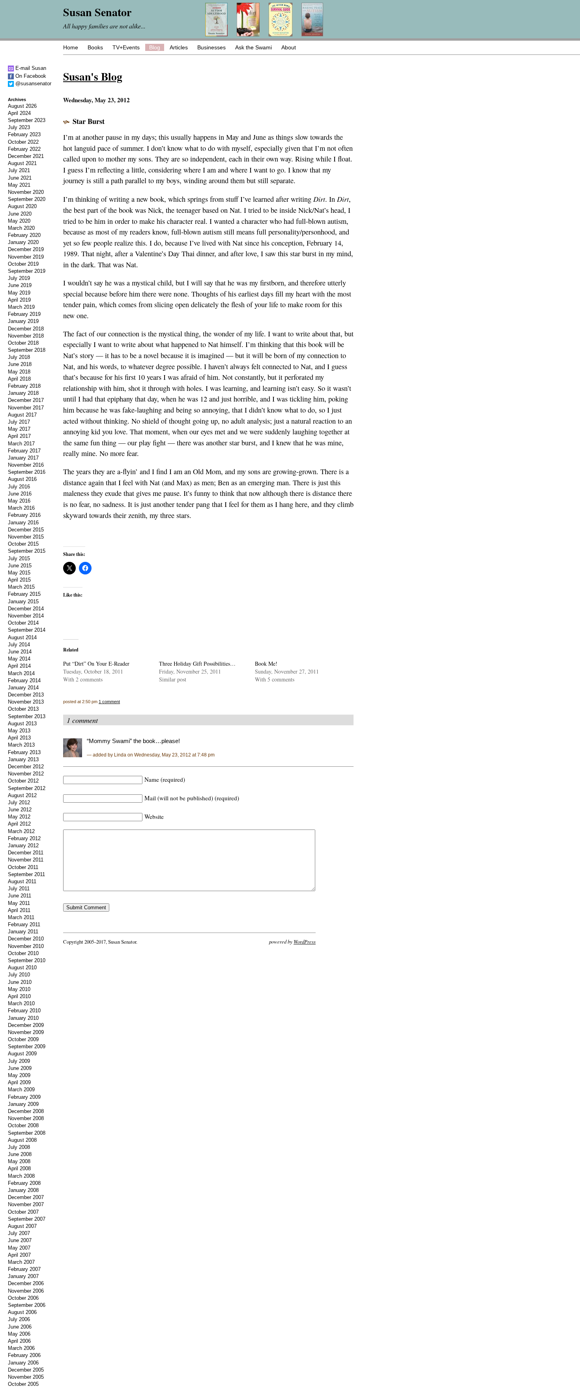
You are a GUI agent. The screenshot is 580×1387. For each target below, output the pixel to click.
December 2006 (26, 1283)
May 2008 (19, 1161)
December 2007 (26, 1197)
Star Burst (89, 121)
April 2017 (19, 436)
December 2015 (26, 530)
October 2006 (23, 1298)
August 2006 (22, 1312)
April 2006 (19, 1341)
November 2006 (26, 1291)
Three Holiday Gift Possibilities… (197, 663)
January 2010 (23, 1018)
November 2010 (26, 946)
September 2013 (26, 716)
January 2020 (23, 242)
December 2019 (26, 249)
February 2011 (24, 924)
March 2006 (21, 1348)
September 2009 (26, 1046)
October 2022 (23, 142)
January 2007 (23, 1276)
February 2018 (24, 386)
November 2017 (26, 408)
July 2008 (19, 1147)
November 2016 (26, 465)
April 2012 (19, 824)
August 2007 (22, 1226)
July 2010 (19, 975)
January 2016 (23, 523)
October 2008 (23, 1125)
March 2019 (21, 307)
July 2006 (19, 1319)
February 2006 (24, 1355)
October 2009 (23, 1039)
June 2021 (20, 178)
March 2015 (21, 587)
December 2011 (25, 853)
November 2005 (26, 1377)
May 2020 (19, 221)
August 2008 (22, 1140)
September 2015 (26, 551)
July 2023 (19, 127)
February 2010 (24, 1011)
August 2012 (22, 795)
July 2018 (19, 357)
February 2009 (24, 1097)
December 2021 (26, 156)
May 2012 (19, 817)
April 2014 (19, 666)
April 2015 (19, 580)
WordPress (305, 941)
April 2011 (19, 910)
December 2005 (26, 1370)
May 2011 (19, 903)
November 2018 (26, 336)
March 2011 (21, 917)
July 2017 (19, 422)
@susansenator (32, 83)
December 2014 (26, 609)
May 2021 (19, 185)
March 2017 (21, 444)
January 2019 (23, 321)
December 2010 (26, 939)
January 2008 (23, 1190)
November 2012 (26, 774)
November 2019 (26, 257)
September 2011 (26, 874)
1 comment (109, 701)
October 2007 (23, 1212)
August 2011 (22, 881)
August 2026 (22, 106)
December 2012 (26, 767)
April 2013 (19, 738)
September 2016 (26, 472)
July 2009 (19, 1061)
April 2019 (19, 300)
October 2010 (23, 953)
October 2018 (23, 343)
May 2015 (19, 573)
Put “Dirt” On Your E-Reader (96, 663)
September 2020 (26, 199)
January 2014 (23, 688)
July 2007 (19, 1233)
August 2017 (22, 415)
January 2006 (23, 1363)
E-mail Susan (30, 68)
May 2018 (19, 372)
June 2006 (20, 1327)
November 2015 (26, 537)
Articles (179, 47)
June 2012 (20, 810)
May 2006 (19, 1334)
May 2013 (19, 731)
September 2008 (26, 1133)
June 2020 (20, 214)
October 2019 (23, 264)
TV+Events (126, 47)
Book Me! (266, 663)
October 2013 (23, 709)
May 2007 (19, 1248)
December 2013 (26, 695)
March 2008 (21, 1176)
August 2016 (22, 479)
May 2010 (19, 989)
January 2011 (23, 932)
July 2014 (19, 645)
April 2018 (19, 379)
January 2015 (23, 601)
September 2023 (26, 120)
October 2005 (23, 1384)
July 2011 (19, 889)
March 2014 (21, 673)
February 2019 (24, 314)
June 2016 (20, 494)
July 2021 (19, 170)
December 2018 (26, 329)
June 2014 (20, 652)
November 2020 (26, 192)
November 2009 (26, 1032)
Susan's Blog (92, 76)
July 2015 (19, 558)
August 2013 (22, 723)
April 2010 (19, 996)
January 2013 (23, 759)
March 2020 (21, 228)
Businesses (211, 47)
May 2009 (19, 1075)
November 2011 (25, 860)
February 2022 (24, 149)
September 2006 (26, 1305)
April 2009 (19, 1082)
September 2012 (26, 788)
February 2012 (24, 838)
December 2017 (26, 400)
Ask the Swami (253, 47)
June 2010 (20, 982)
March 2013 (21, 745)
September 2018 (26, 350)
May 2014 (19, 659)
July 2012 (19, 802)
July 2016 (19, 487)
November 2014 (26, 616)
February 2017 (24, 451)
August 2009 (22, 1054)
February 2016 (24, 515)
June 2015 (20, 566)
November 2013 (26, 702)
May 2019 (19, 293)
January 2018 (23, 393)
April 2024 (19, 113)
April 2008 (19, 1168)
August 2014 (22, 637)
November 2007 (26, 1204)
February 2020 (24, 235)
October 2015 (23, 544)
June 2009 (20, 1068)
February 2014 (24, 680)
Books (95, 47)
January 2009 (23, 1104)
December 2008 (26, 1111)
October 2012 (23, 781)
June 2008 (20, 1154)
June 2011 (19, 896)
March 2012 (21, 831)
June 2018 (20, 364)
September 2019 (26, 271)
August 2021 (22, 163)
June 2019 (20, 285)
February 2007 (24, 1269)
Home (70, 47)
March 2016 (21, 508)
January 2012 (23, 845)
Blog (154, 47)
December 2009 (26, 1025)
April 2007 (19, 1255)
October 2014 (23, 623)
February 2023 (24, 134)
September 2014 (26, 630)
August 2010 (22, 967)
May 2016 (19, 501)
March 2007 (21, 1262)
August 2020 (22, 206)
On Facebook (30, 76)
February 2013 (24, 752)
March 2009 (21, 1089)
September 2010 (26, 960)
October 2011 (23, 867)
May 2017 (19, 429)
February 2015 (24, 594)
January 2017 (23, 458)
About (288, 47)
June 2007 (20, 1240)
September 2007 (26, 1219)
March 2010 (21, 1003)
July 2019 (19, 278)
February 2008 (24, 1183)
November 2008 (26, 1118)
